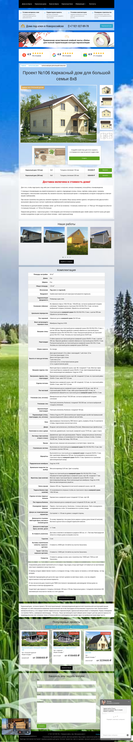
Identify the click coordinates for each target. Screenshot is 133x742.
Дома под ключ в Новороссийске (45, 26)
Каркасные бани (67, 4)
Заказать (105, 170)
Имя (38, 679)
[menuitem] (27, 4)
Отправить (41, 726)
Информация (80, 4)
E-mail (38, 694)
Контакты (92, 4)
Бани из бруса (54, 4)
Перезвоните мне (106, 26)
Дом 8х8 (88, 653)
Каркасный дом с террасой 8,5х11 (64, 648)
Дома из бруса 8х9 (51, 627)
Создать (84, 158)
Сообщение (40, 701)
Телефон (39, 687)
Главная (23, 65)
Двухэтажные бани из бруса (79, 627)
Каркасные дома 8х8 (64, 627)
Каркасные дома (40, 4)
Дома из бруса (27, 4)
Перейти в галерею (66, 262)
